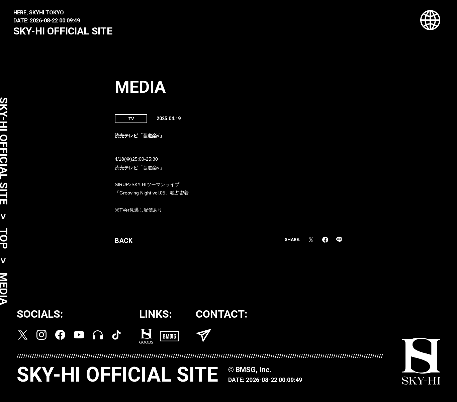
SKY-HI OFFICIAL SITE (62, 31)
